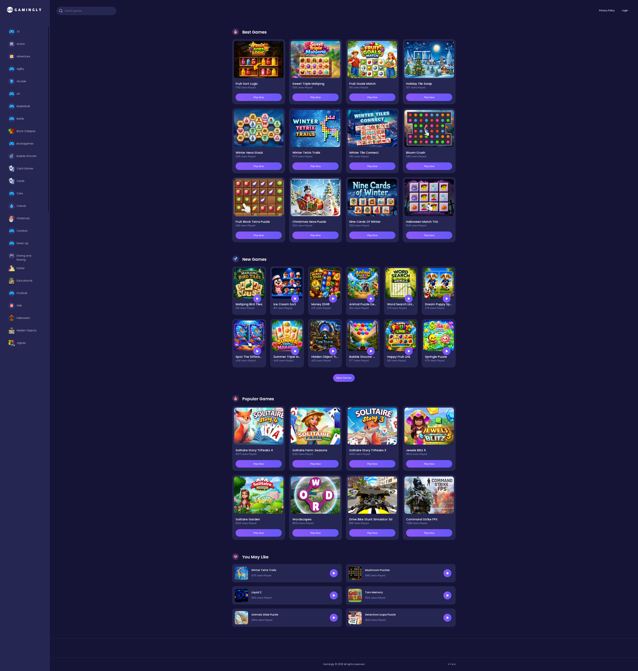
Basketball (23, 106)
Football (22, 293)
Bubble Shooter (27, 156)
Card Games (25, 168)
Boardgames (25, 143)
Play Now (259, 97)
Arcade (21, 81)
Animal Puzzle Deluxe (364, 304)
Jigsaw (21, 343)
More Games (343, 378)
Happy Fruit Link (398, 357)
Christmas (23, 218)
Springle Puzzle (436, 357)
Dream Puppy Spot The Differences (451, 304)
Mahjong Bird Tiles (249, 304)
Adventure (23, 56)
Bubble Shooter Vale (364, 357)
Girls (19, 305)
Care (20, 193)
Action (21, 44)
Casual (21, 206)
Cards (20, 181)
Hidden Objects (27, 330)
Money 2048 (320, 304)
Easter (21, 268)
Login (625, 10)
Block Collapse (26, 131)
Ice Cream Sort (284, 304)
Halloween (23, 318)
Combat (22, 231)
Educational (24, 281)
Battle (20, 119)
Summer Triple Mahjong (291, 357)
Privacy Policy (607, 10)
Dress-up (22, 243)
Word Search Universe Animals (410, 304)
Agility (20, 69)
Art (18, 94)
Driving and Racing (24, 257)
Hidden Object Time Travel (331, 357)
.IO (18, 31)
